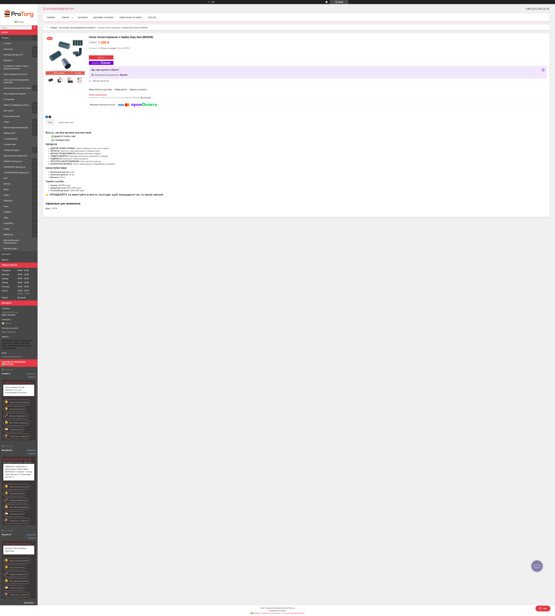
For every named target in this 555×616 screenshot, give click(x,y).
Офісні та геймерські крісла (16, 105)
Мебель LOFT (9, 133)
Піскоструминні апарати (15, 93)
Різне (6, 206)
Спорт (6, 122)
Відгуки (5, 259)
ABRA (6, 217)
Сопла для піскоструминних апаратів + (16, 81)
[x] (50, 117)
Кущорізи (8, 60)
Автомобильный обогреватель (11, 241)
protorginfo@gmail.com (12, 356)
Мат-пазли (8, 110)
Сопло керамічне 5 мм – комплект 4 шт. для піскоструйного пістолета (16, 390)
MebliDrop (8, 234)
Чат (545, 608)
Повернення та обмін (130, 17)
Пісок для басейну (12, 116)
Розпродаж (9, 99)
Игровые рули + (11, 248)
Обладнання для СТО (13, 54)
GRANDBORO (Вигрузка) (14, 167)
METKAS (7, 184)
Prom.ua (291, 608)
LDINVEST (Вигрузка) (13, 161)
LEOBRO (7, 212)
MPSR (6, 189)
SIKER (6, 195)
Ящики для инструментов (15, 155)
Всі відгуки (28, 602)
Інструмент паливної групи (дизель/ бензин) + (16, 67)
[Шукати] (35, 27)
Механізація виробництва (16, 127)
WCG (6, 178)
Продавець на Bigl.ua (277, 611)
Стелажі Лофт (10, 144)
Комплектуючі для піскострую (17, 88)
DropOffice (8, 223)
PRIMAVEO (8, 200)
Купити (101, 57)
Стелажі (7, 43)
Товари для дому (11, 150)
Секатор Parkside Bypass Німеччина (16, 549)
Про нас (152, 17)
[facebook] (47, 117)
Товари (5, 37)
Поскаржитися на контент (270, 613)
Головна (50, 17)
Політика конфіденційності (294, 613)
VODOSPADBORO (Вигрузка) (16, 172)
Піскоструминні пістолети (15, 74)
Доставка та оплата (103, 17)
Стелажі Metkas (11, 138)
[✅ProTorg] (18, 13)
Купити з (96, 63)
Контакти (6, 254)
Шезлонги (8, 49)
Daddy (6, 229)
